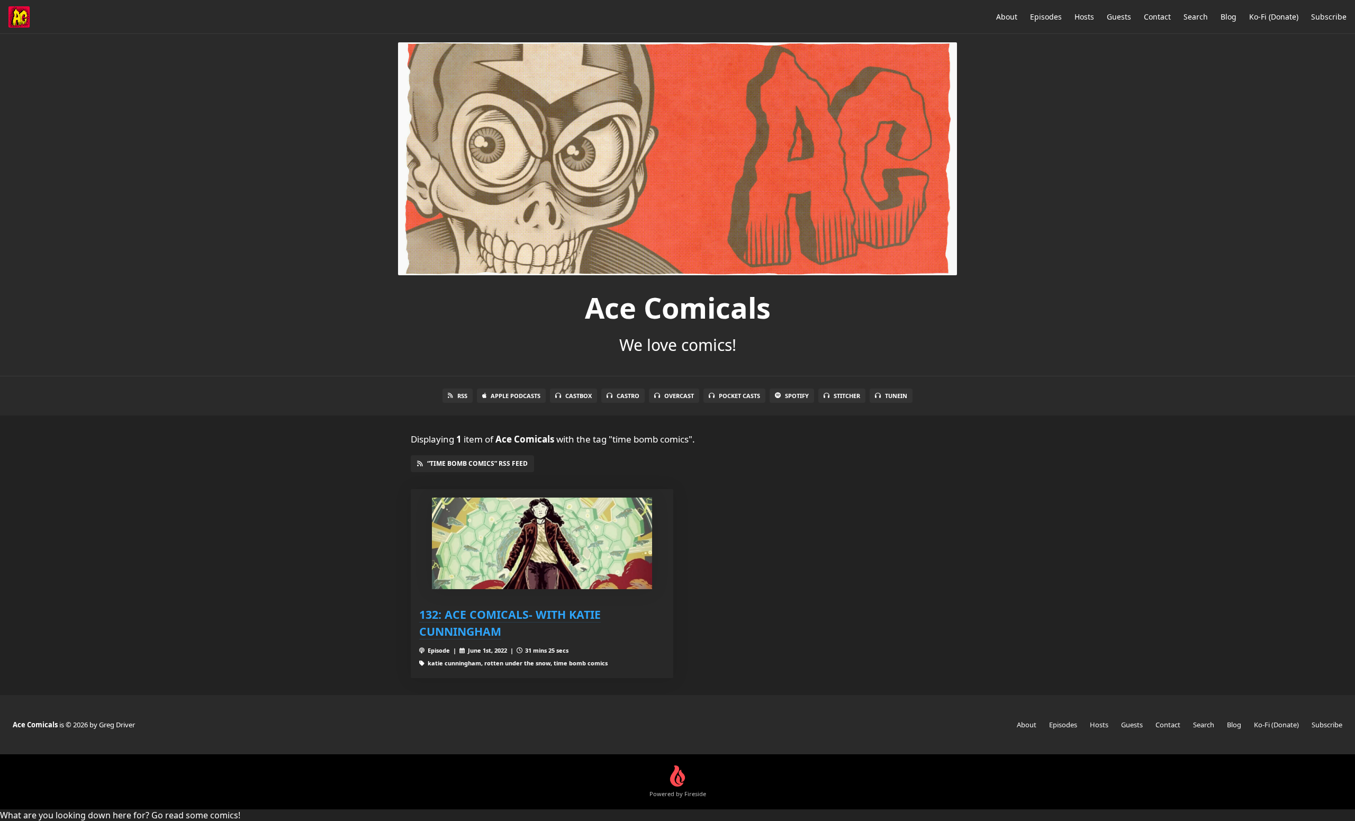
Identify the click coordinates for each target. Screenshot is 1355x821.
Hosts (1084, 17)
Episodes (1046, 17)
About (1006, 17)
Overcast (679, 396)
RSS (462, 396)
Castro (628, 396)
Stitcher (847, 396)
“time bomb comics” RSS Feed (477, 463)
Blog (1228, 17)
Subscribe (1329, 17)
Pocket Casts (739, 396)
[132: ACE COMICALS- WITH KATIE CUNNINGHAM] (542, 543)
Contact (1157, 17)
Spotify (797, 396)
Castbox (578, 396)
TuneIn (896, 396)
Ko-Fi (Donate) (1273, 17)
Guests (1119, 17)
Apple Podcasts (515, 396)
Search (1196, 17)
